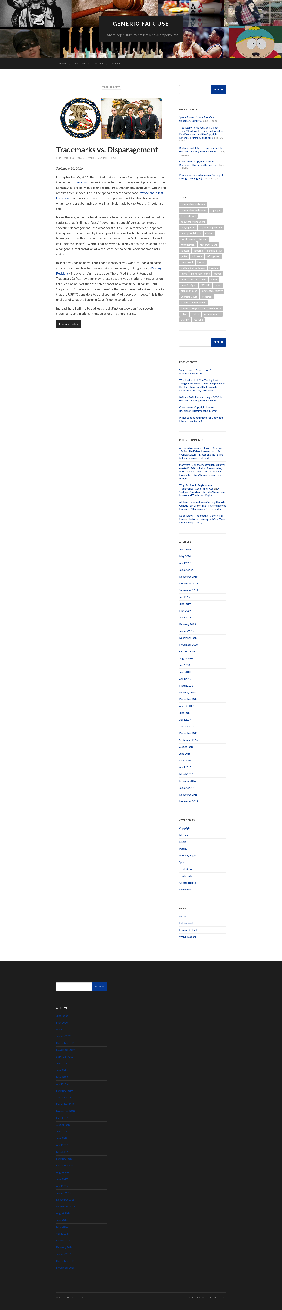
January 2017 (186, 726)
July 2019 (184, 596)
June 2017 (185, 712)
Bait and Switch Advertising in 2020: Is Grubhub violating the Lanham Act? (200, 149)
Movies (183, 834)
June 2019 (185, 603)
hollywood (197, 256)
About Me (79, 63)
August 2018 (186, 658)
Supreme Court (189, 296)
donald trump (188, 239)
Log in (182, 916)
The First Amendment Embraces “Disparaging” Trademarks (202, 507)
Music (182, 841)
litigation (214, 268)
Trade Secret (186, 868)
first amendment (208, 244)
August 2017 (186, 705)
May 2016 (185, 760)
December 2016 (188, 733)
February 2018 (187, 692)
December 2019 (188, 576)
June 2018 (185, 671)
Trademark (185, 875)
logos (184, 273)
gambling (198, 250)
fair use (203, 239)
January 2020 (186, 569)
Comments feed (188, 929)
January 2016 (186, 787)
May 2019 (185, 610)
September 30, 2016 (69, 157)
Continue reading (68, 323)
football (185, 250)
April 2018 (185, 678)
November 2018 (188, 644)
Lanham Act (187, 262)
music (184, 279)
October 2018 (187, 651)
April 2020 (185, 563)
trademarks (215, 308)
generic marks (214, 250)
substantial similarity (212, 291)
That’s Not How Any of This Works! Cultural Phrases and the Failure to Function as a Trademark (201, 454)
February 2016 (187, 780)
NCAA (194, 279)
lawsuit (201, 262)
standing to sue (189, 291)
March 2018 (186, 685)
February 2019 (187, 624)
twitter (195, 314)
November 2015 (188, 801)
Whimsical (185, 889)
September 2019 (188, 590)
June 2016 (185, 753)
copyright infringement (193, 221)
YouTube (198, 319)
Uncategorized (187, 882)
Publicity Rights (188, 855)
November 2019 (188, 583)
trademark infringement (193, 302)
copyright (216, 210)
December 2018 (188, 637)
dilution (209, 233)
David (90, 157)
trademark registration (193, 308)
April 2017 (185, 719)
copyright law (188, 227)
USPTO (185, 319)
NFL (204, 279)
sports (217, 285)
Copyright (185, 828)
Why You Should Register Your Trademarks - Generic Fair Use (196, 487)
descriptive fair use (191, 233)
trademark (207, 296)
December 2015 (188, 794)
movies (217, 273)
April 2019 (185, 617)
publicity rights (188, 285)
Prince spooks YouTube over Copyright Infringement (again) (201, 177)
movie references (200, 273)
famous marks (188, 244)
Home (62, 63)
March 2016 (186, 773)
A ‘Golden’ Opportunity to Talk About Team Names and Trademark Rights (202, 492)
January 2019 (186, 630)
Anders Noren (209, 1297)
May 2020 (185, 556)
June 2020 (185, 549)
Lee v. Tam (81, 182)
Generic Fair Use (141, 24)
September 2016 (188, 739)
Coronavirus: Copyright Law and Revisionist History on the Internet (198, 163)
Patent (183, 848)
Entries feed (186, 923)
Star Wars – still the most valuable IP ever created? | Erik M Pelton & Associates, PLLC (202, 468)
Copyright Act (188, 216)
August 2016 (186, 746)
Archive (115, 63)
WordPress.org (187, 936)
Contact (97, 63)
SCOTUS (205, 285)
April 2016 (185, 767)
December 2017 (188, 699)
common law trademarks (193, 210)
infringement (213, 256)
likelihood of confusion (193, 268)
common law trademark (193, 204)
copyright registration (211, 227)
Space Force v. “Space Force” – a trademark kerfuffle (196, 119)
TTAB (184, 314)
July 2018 (184, 664)
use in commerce (212, 314)
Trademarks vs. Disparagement (107, 149)
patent (214, 279)
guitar (184, 256)
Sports (183, 862)
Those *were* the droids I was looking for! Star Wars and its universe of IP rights (201, 475)
